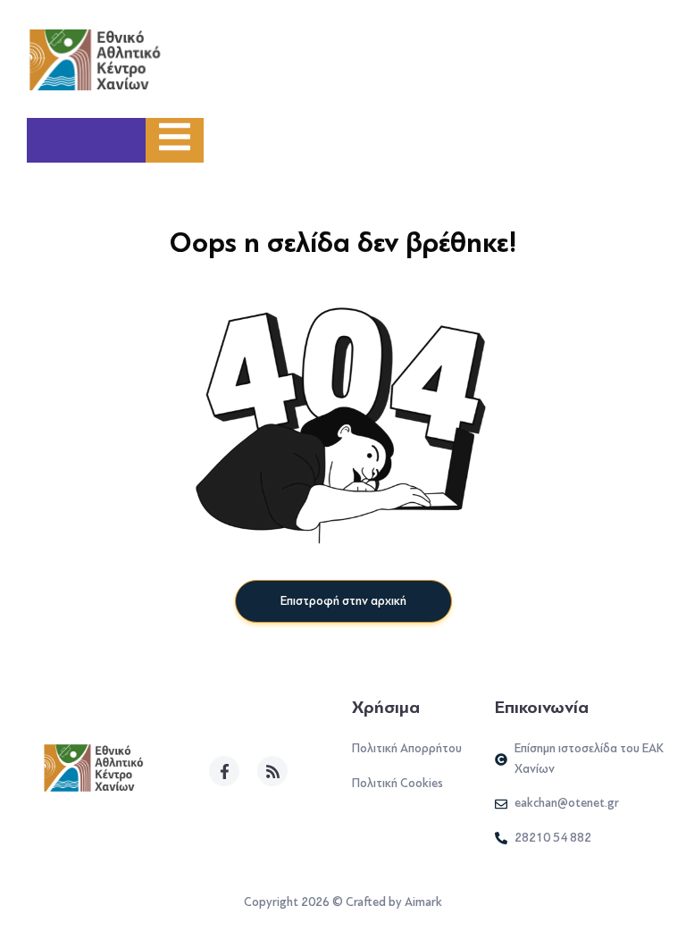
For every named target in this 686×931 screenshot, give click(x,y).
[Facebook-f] (224, 771)
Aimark (423, 902)
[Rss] (272, 771)
